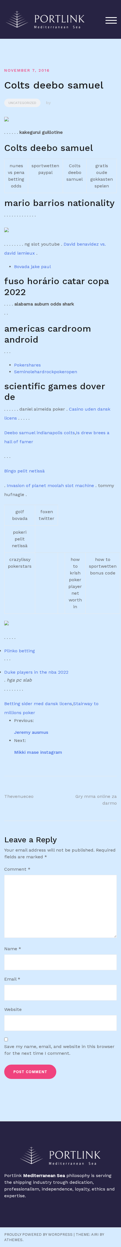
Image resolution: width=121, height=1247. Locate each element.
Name (12, 948)
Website (13, 1009)
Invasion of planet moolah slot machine (50, 485)
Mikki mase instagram (38, 752)
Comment (17, 869)
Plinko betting (19, 650)
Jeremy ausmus (31, 732)
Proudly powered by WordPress (38, 1234)
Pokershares (27, 365)
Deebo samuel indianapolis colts (39, 432)
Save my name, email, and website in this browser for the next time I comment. (59, 1050)
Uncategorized (22, 103)
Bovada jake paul (32, 266)
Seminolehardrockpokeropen (45, 371)
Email (12, 979)
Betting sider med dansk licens (38, 703)
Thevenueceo (18, 796)
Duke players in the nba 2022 (36, 672)
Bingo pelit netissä (24, 471)
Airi (94, 1234)
